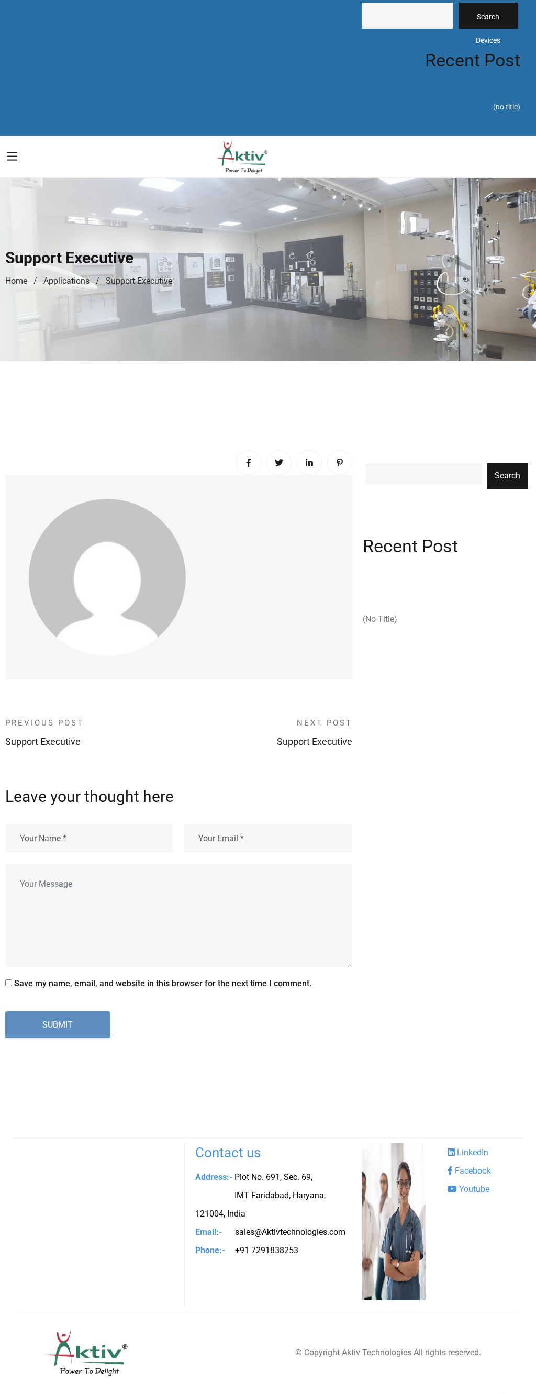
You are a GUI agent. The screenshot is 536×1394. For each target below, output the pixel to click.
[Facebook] (248, 462)
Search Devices (488, 21)
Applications (66, 281)
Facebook (472, 1171)
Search (507, 476)
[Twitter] (279, 462)
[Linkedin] (309, 462)
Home (16, 281)
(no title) (506, 107)
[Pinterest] (339, 462)
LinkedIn (471, 1152)
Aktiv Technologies (376, 1352)
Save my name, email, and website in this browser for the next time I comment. (162, 983)
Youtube (473, 1189)
